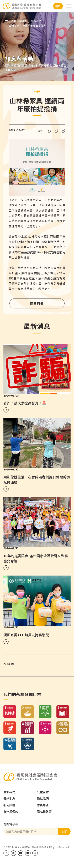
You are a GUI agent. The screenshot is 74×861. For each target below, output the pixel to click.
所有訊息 (9, 664)
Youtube (20, 853)
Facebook (6, 853)
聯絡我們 (43, 798)
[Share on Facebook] (48, 130)
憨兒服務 (9, 805)
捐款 (58, 6)
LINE (28, 853)
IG (13, 853)
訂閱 (64, 831)
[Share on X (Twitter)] (55, 130)
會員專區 (43, 805)
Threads (35, 853)
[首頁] (26, 6)
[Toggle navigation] (68, 6)
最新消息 (36, 21)
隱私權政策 (44, 811)
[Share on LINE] (62, 130)
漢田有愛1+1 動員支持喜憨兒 (26, 634)
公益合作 (43, 792)
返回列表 (37, 303)
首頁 (7, 21)
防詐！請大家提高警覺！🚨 (24, 402)
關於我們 (9, 792)
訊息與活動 (20, 21)
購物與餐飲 (10, 811)
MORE (6, 409)
